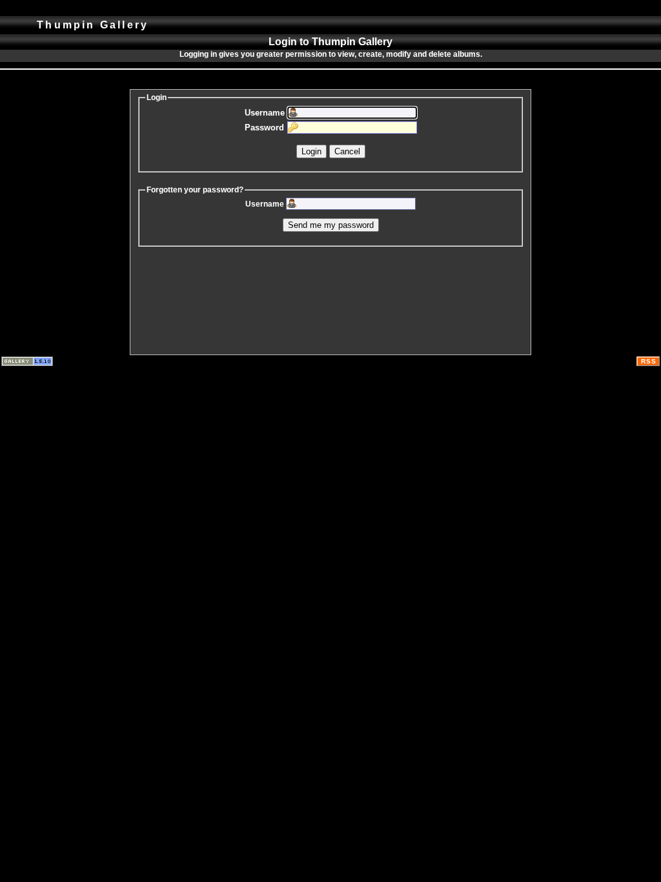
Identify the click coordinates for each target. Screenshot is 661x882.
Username (265, 113)
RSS (648, 361)
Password (264, 127)
